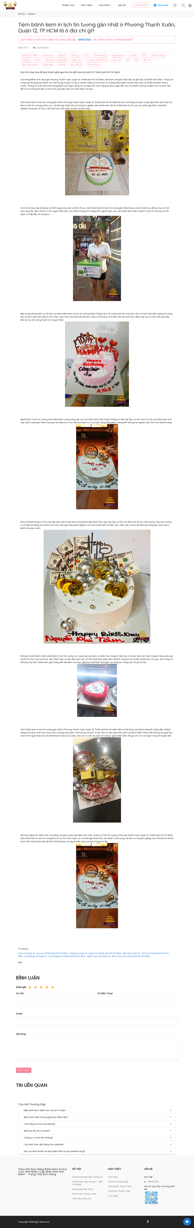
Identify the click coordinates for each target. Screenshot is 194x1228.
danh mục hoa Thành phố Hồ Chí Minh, (130, 956)
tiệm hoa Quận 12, (131, 953)
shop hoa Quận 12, (78, 953)
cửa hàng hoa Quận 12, (35, 956)
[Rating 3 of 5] (41, 987)
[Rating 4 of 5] (47, 987)
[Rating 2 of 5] (35, 987)
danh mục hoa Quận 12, (98, 956)
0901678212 (85, 39)
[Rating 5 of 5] (52, 987)
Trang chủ (68, 5)
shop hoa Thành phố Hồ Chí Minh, (105, 953)
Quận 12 (31, 14)
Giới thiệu (86, 5)
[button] (108, 5)
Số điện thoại (105, 993)
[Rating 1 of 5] (30, 987)
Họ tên (20, 993)
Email (19, 1013)
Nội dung (21, 1034)
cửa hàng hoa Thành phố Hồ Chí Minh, (67, 956)
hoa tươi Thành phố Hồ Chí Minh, (52, 953)
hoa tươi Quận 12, (26, 953)
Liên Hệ (122, 5)
